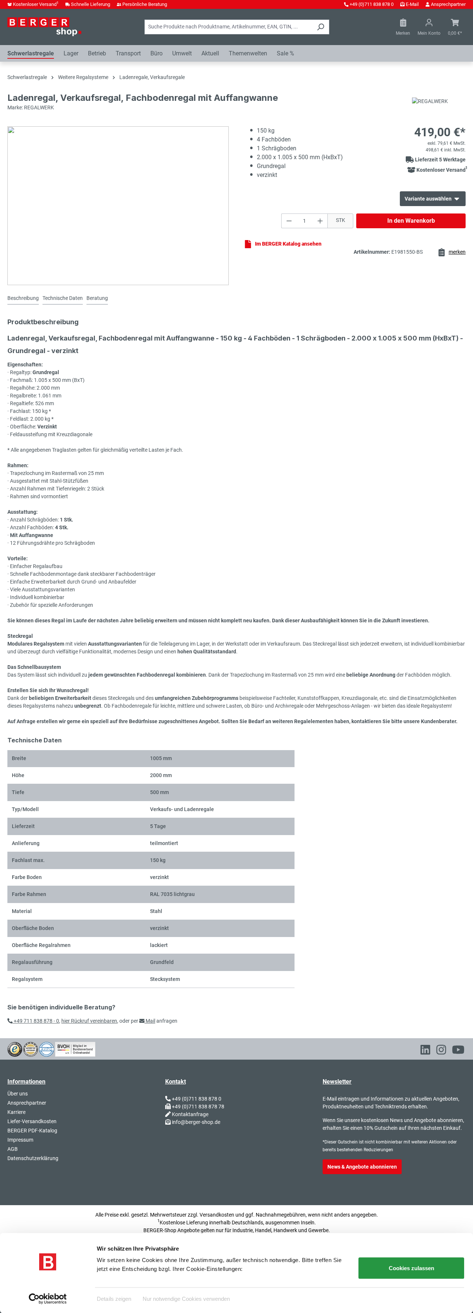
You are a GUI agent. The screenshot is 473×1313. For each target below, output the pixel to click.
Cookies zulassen (411, 1268)
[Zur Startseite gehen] (44, 26)
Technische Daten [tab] (62, 298)
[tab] (23, 299)
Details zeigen (114, 1298)
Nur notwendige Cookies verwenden (186, 1298)
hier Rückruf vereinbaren (89, 1021)
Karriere (16, 1112)
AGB (12, 1149)
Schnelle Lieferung (90, 4)
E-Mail (412, 4)
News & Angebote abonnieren (362, 1167)
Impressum (20, 1140)
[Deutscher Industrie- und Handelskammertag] (46, 1049)
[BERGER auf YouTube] (458, 1051)
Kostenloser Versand (36, 4)
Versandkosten (217, 1215)
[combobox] (228, 27)
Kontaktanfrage (190, 1114)
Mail (149, 1021)
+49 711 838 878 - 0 (36, 1021)
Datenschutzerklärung (32, 1158)
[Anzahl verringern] (289, 220)
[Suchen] (320, 27)
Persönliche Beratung (144, 4)
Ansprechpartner (448, 4)
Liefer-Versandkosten (32, 1121)
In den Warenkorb (411, 220)
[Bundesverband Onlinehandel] (75, 1049)
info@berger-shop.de (196, 1122)
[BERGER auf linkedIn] (425, 1051)
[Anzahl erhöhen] (320, 220)
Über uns (17, 1094)
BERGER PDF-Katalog (32, 1131)
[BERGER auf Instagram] (441, 1051)
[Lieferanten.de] (30, 1049)
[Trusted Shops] (14, 1049)
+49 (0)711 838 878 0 (372, 4)
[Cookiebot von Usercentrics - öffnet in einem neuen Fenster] (48, 1298)
